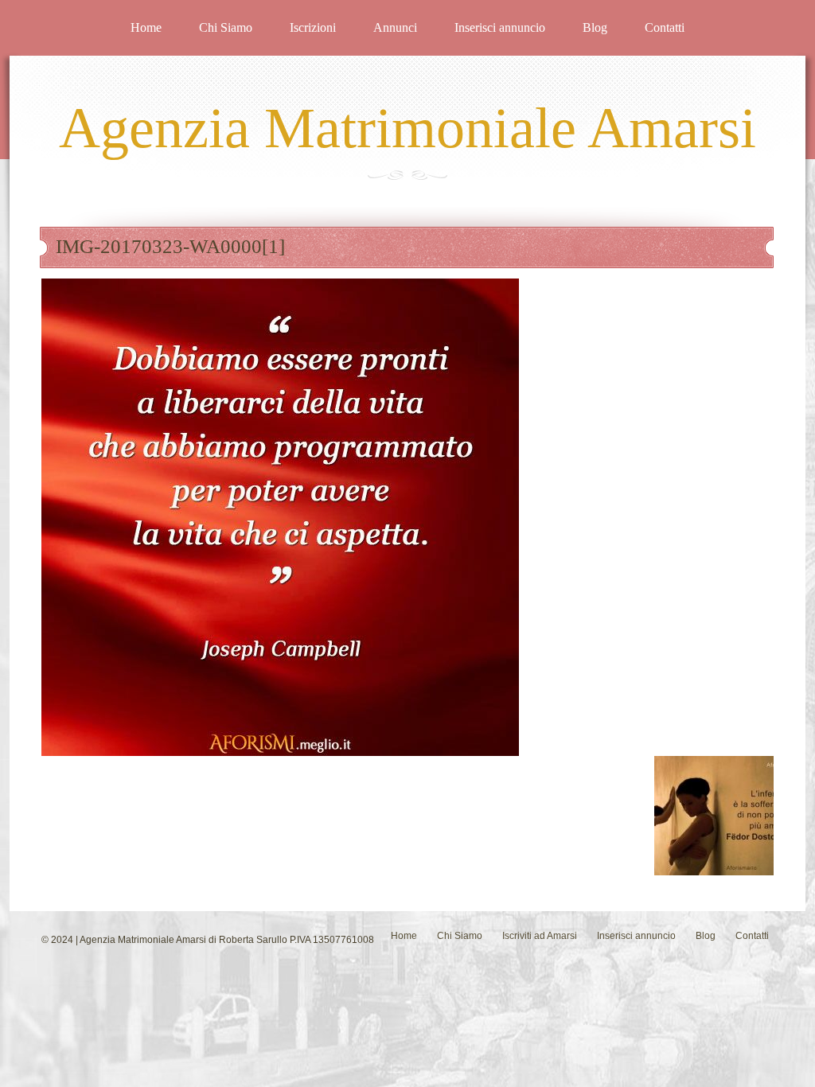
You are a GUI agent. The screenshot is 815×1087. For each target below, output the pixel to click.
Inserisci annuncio (499, 27)
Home (146, 27)
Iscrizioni (313, 27)
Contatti (664, 27)
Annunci (395, 27)
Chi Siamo (225, 27)
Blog (595, 27)
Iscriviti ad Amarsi (539, 935)
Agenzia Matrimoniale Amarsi (407, 128)
